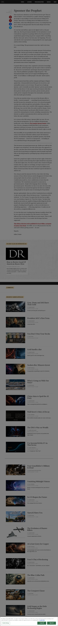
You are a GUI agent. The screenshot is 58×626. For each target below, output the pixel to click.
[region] (29, 621)
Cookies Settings (5, 623)
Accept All (42, 623)
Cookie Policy (42, 620)
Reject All (51, 623)
